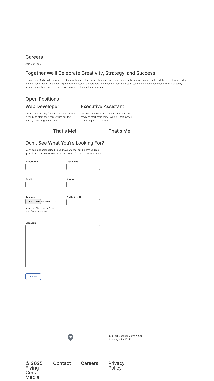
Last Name (72, 161)
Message (30, 223)
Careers (89, 363)
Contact (62, 363)
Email (28, 179)
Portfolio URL (73, 197)
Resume (30, 197)
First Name (31, 161)
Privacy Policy (116, 365)
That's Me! (64, 131)
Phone (70, 179)
